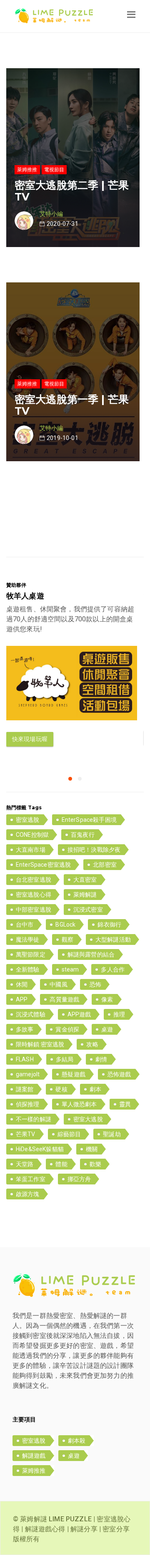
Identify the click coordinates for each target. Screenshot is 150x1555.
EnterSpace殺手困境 (89, 819)
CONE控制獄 (32, 834)
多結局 (64, 1059)
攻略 (92, 1044)
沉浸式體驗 (30, 1014)
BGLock (65, 924)
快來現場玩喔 (30, 739)
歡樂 (95, 1164)
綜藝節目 (69, 1134)
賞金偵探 (67, 1029)
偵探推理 (28, 1104)
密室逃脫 (28, 819)
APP (22, 999)
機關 (92, 1149)
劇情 (101, 1059)
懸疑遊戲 (73, 1074)
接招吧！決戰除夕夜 (94, 849)
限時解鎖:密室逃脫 (40, 1044)
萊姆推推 (34, 1470)
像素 (107, 999)
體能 (61, 1164)
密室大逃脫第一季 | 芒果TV (72, 405)
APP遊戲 (79, 1014)
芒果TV (25, 1134)
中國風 (58, 984)
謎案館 (24, 1089)
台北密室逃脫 (33, 879)
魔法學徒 (28, 939)
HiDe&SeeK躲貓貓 (40, 1149)
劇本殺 (76, 1440)
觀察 (67, 939)
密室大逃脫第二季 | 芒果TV (72, 191)
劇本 (95, 1089)
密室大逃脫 (88, 1119)
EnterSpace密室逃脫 (43, 864)
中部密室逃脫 (33, 909)
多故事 (24, 1029)
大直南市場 (30, 849)
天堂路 (24, 1164)
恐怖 (95, 984)
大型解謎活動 (113, 939)
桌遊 (107, 1029)
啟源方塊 (28, 1194)
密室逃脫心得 (33, 894)
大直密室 (85, 879)
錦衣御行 (109, 924)
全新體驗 (28, 969)
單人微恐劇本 (79, 1104)
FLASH (25, 1059)
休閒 (22, 984)
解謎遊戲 (34, 1455)
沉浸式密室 (88, 909)
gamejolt (28, 1074)
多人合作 (113, 969)
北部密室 (105, 864)
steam (70, 969)
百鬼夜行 (83, 834)
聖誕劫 (111, 1134)
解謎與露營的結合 (91, 954)
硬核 (61, 1089)
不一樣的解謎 (33, 1119)
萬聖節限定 (30, 954)
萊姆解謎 (85, 894)
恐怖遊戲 (119, 1074)
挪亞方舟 (79, 1179)
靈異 (125, 1104)
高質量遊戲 (64, 999)
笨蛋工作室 (30, 1179)
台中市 (24, 924)
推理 (119, 1014)
